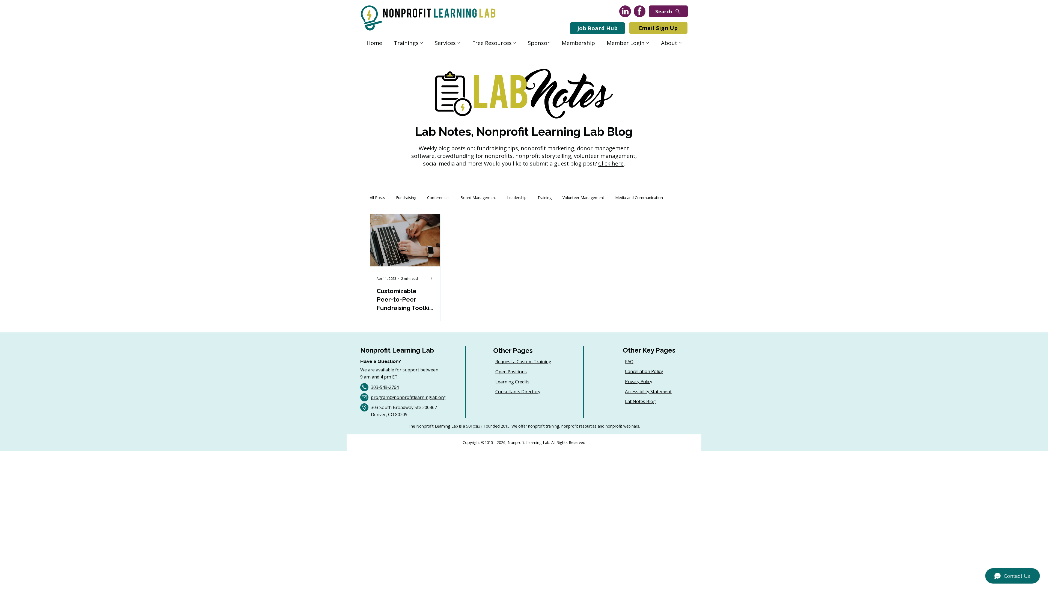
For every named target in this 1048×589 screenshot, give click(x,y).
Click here (611, 163)
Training (544, 197)
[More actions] (433, 278)
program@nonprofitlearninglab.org (408, 397)
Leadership (516, 197)
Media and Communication (639, 197)
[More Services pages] (458, 42)
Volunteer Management (583, 197)
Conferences (438, 197)
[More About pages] (680, 42)
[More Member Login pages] (647, 42)
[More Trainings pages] (421, 42)
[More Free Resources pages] (514, 42)
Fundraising (406, 197)
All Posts (377, 197)
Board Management (478, 197)
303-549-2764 (385, 387)
